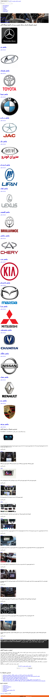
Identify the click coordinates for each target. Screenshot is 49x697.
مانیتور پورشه (4, 424)
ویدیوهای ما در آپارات (7, 686)
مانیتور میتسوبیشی (6, 330)
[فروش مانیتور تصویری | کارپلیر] (14, 1)
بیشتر (1, 451)
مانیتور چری (4, 259)
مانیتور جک (3, 141)
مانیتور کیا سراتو (5, 283)
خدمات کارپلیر (6, 687)
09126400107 (6, 5)
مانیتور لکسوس (5, 212)
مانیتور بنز (3, 47)
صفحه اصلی (5, 11)
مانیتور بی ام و (4, 118)
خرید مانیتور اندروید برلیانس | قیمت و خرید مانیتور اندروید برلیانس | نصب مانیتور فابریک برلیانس (21, 679)
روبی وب (2, 693)
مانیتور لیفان (4, 188)
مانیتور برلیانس (4, 235)
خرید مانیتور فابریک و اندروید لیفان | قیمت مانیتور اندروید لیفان (15, 677)
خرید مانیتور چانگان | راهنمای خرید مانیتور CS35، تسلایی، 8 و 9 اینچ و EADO (18, 675)
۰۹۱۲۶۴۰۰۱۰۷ (23, 696)
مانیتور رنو (3, 400)
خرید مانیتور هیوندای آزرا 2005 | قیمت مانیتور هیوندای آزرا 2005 (15, 678)
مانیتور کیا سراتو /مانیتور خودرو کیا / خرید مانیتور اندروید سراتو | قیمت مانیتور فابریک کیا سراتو (21, 676)
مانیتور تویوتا (4, 94)
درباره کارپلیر (5, 10)
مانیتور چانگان (4, 353)
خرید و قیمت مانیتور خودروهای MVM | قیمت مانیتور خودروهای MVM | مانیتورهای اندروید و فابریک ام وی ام (24, 680)
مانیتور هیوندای (4, 70)
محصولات (5, 9)
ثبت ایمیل (30, 668)
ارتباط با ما (5, 6)
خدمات (4, 8)
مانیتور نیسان (4, 377)
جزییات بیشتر (3, 49)
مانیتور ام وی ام (5, 165)
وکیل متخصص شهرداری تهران (9, 690)
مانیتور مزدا (3, 306)
